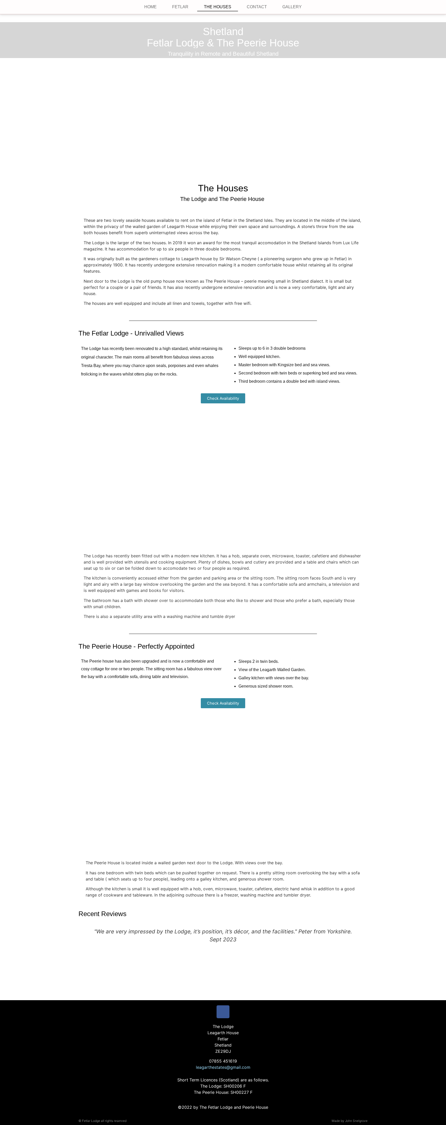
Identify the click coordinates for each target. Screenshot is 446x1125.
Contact (257, 7)
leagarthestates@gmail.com (223, 1067)
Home (150, 7)
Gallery (292, 7)
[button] (83, 471)
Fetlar (180, 7)
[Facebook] (223, 1011)
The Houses (217, 7)
